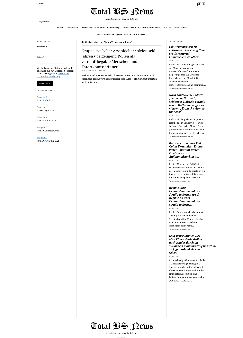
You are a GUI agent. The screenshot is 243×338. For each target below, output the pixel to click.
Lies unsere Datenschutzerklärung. (53, 75)
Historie (61, 27)
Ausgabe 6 (42, 96)
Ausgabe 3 (42, 127)
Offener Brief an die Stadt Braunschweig (100, 27)
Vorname (42, 46)
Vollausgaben (180, 27)
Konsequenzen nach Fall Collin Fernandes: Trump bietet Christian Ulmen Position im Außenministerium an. (185, 149)
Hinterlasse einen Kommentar (182, 88)
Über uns (167, 27)
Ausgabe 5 (42, 107)
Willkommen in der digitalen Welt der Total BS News (122, 34)
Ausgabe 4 (42, 117)
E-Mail (41, 57)
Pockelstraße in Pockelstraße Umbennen (141, 27)
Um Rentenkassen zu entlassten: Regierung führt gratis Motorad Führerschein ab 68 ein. (187, 52)
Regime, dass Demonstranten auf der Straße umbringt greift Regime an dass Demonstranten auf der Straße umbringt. (184, 196)
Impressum (72, 27)
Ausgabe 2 (42, 137)
